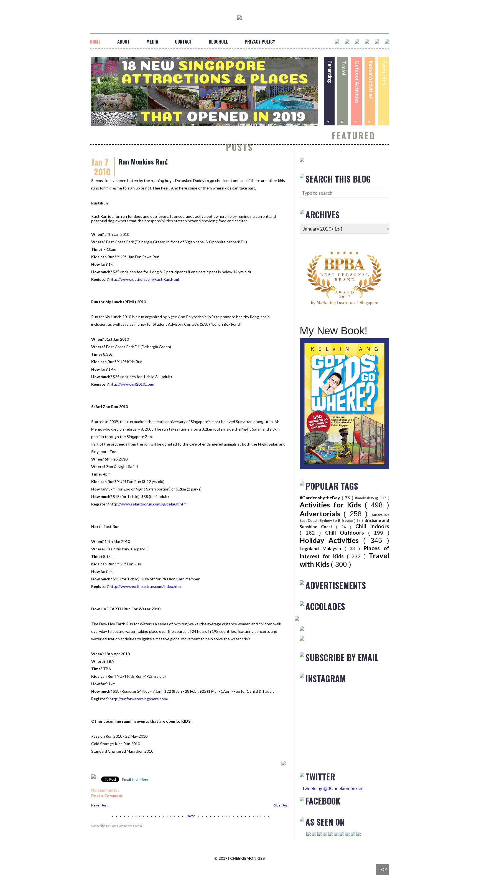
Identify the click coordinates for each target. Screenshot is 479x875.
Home (191, 816)
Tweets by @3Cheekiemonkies (332, 788)
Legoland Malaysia (322, 548)
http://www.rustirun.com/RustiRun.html (144, 279)
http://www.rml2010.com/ (131, 384)
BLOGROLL (218, 41)
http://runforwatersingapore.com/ (138, 698)
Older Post (281, 805)
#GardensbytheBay (321, 497)
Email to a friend (135, 779)
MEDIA (152, 41)
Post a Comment (107, 795)
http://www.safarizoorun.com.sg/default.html (148, 504)
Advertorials (321, 513)
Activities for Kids (332, 504)
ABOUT (123, 41)
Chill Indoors (372, 526)
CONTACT (183, 41)
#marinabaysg (367, 498)
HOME (95, 41)
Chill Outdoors (346, 532)
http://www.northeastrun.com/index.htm (145, 586)
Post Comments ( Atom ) (127, 826)
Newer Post (99, 805)
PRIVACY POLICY (260, 41)
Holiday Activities (331, 540)
